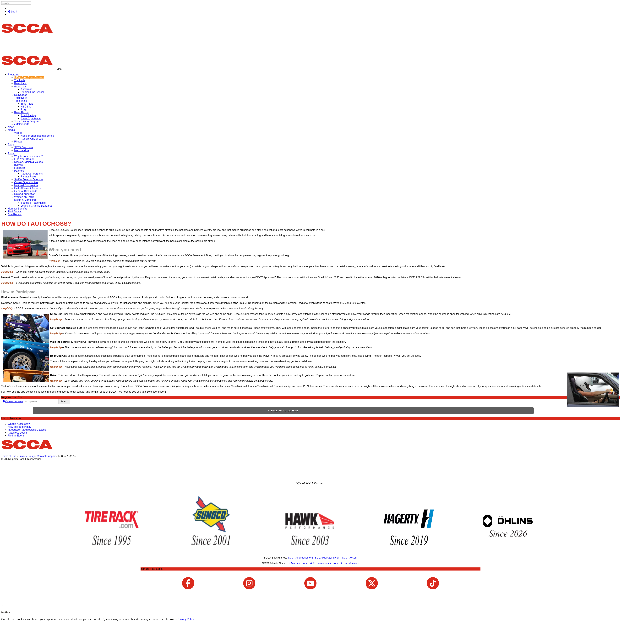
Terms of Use (8, 456)
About (11, 153)
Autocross (20, 86)
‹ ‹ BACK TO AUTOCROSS (283, 410)
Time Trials (20, 100)
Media (11, 130)
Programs (13, 74)
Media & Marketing (25, 199)
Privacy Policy (26, 456)
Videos (18, 132)
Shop (11, 144)
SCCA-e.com (349, 557)
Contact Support (46, 456)
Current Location (14, 401)
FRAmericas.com (297, 563)
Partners (19, 170)
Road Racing (21, 112)
